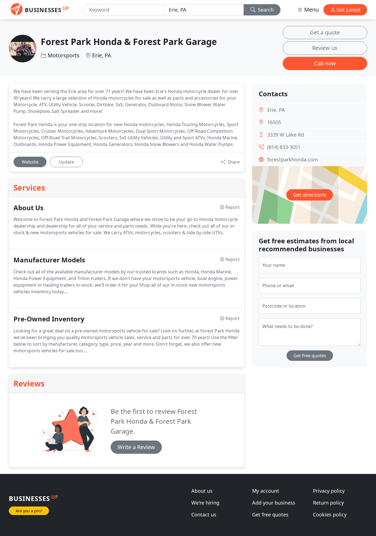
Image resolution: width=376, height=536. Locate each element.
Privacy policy (329, 490)
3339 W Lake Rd (285, 134)
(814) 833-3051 (284, 147)
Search (265, 9)
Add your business (273, 502)
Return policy (328, 502)
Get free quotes (309, 356)
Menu (311, 9)
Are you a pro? (29, 510)
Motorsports (64, 55)
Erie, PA (101, 55)
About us (201, 490)
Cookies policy (330, 514)
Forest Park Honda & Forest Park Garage (129, 41)
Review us (324, 48)
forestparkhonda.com (292, 159)
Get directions (309, 194)
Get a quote (325, 32)
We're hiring (205, 502)
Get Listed (347, 9)
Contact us (203, 514)
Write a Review (136, 447)
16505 (274, 122)
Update (66, 162)
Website (30, 162)
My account (265, 490)
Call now (325, 63)
